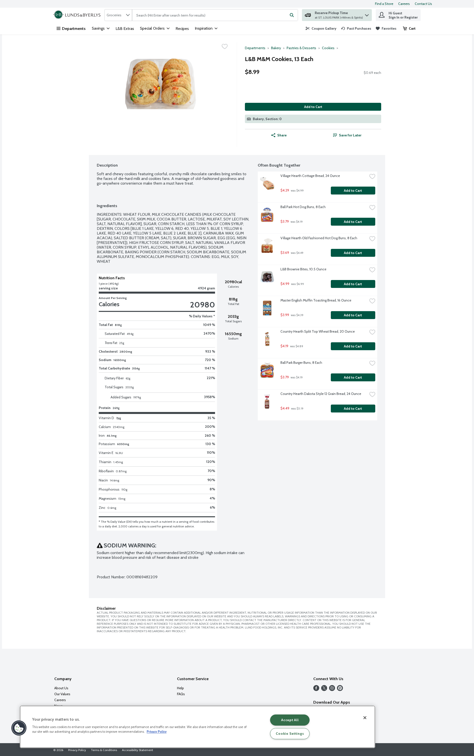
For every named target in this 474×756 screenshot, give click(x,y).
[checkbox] (225, 46)
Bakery (276, 48)
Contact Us (423, 3)
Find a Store (384, 3)
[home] (77, 15)
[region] (197, 727)
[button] (367, 14)
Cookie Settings (290, 733)
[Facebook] (316, 689)
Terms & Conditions (104, 750)
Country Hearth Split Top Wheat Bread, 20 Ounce (317, 331)
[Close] (364, 717)
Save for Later (350, 135)
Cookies (328, 48)
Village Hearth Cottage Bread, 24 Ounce (310, 175)
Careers (404, 3)
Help (180, 688)
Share (282, 135)
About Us (61, 688)
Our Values (62, 694)
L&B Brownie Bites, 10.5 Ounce (303, 269)
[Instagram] (332, 689)
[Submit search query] (292, 15)
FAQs (181, 694)
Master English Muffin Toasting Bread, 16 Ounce (315, 300)
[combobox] (118, 15)
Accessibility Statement (137, 750)
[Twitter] (324, 689)
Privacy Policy (77, 750)
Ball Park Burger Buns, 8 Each (301, 362)
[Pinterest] (340, 689)
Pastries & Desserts (301, 48)
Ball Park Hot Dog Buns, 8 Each (303, 207)
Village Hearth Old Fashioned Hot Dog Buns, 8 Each (318, 238)
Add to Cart (313, 107)
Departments (74, 28)
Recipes (182, 28)
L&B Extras (125, 28)
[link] (321, 28)
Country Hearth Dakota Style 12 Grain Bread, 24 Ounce (320, 393)
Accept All (289, 720)
